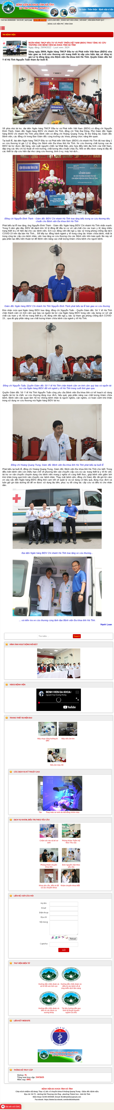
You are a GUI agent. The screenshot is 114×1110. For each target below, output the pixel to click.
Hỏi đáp (83, 20)
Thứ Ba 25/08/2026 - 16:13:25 (12, 20)
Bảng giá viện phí (55, 24)
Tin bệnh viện (8, 35)
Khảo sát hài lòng (69, 20)
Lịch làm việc (54, 20)
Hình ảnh (69, 24)
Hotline (35, 20)
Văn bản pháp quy (96, 20)
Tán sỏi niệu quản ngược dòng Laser (60, 812)
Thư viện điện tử (22, 963)
